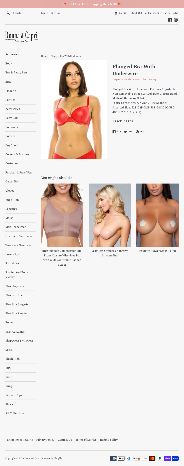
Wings (9, 386)
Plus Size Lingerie (16, 304)
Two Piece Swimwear (19, 245)
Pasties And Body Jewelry (16, 274)
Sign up (55, 13)
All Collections (14, 413)
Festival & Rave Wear (19, 172)
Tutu (8, 368)
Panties (10, 100)
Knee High (12, 200)
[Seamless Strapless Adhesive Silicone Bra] (110, 215)
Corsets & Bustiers (17, 154)
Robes (9, 322)
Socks (9, 350)
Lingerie (10, 91)
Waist (9, 377)
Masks (9, 218)
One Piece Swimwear (18, 236)
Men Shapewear (15, 227)
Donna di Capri (32, 458)
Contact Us (150, 13)
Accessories (12, 109)
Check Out (137, 13)
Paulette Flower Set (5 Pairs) (157, 251)
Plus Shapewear (15, 286)
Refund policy (109, 440)
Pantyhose (12, 263)
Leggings (11, 209)
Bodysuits (11, 127)
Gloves (9, 191)
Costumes (11, 163)
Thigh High (12, 359)
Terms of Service (85, 440)
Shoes (9, 404)
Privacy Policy (45, 440)
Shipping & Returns (20, 440)
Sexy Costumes (15, 331)
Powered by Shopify (52, 458)
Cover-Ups (12, 254)
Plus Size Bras (14, 295)
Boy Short (11, 145)
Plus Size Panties (16, 313)
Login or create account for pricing (134, 79)
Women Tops (13, 395)
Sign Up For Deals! (167, 13)
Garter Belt (12, 181)
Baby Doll (11, 118)
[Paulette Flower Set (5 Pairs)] (157, 215)
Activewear (12, 54)
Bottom (10, 136)
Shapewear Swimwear (19, 340)
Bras (8, 82)
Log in (44, 13)
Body (8, 63)
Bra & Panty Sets (16, 72)
